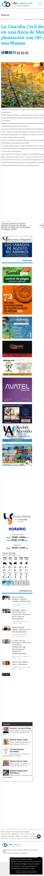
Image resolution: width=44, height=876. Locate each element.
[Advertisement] (22, 190)
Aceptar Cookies (21, 872)
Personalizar (32, 872)
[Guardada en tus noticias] (18, 52)
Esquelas (6, 723)
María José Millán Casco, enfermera (20, 662)
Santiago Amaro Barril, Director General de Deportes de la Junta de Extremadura (21, 613)
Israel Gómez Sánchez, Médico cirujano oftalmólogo (21, 597)
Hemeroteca (15, 832)
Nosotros (33, 835)
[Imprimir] (14, 52)
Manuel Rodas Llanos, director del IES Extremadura (20, 628)
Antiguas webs (6, 832)
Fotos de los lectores (27, 832)
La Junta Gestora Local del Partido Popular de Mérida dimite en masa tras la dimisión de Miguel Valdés (15, 225)
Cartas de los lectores (24, 837)
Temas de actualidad (22, 835)
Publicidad (4, 837)
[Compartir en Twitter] (6, 52)
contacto (12, 837)
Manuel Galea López (19, 738)
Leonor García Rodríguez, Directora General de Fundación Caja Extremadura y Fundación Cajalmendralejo (21, 645)
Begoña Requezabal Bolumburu (19, 770)
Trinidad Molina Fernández (17, 749)
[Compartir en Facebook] (2, 52)
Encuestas (36, 837)
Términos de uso (23, 849)
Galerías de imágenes (7, 835)
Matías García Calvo (19, 760)
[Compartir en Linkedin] (10, 52)
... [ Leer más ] (18, 604)
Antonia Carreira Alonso (20, 727)
